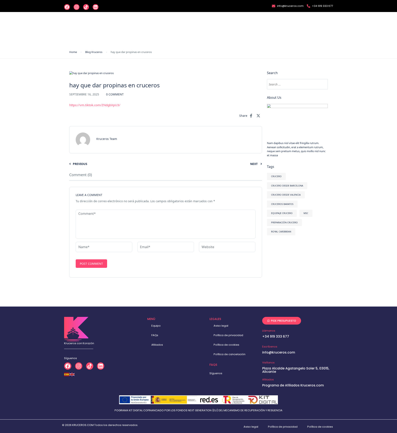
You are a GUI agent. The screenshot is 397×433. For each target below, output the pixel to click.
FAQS (213, 365)
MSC (306, 213)
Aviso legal (221, 326)
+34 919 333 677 (275, 336)
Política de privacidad (228, 335)
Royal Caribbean (281, 231)
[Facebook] (67, 7)
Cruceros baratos (282, 204)
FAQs (154, 335)
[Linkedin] (95, 7)
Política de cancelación (229, 354)
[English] (72, 374)
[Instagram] (76, 7)
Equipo (156, 326)
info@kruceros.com (278, 352)
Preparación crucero (284, 222)
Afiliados (157, 345)
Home (73, 52)
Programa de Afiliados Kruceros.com (293, 385)
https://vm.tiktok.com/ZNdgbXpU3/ (94, 105)
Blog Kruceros (93, 52)
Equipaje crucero (282, 213)
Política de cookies (226, 345)
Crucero (276, 176)
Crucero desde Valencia (286, 194)
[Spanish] (66, 374)
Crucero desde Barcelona (287, 185)
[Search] (322, 84)
